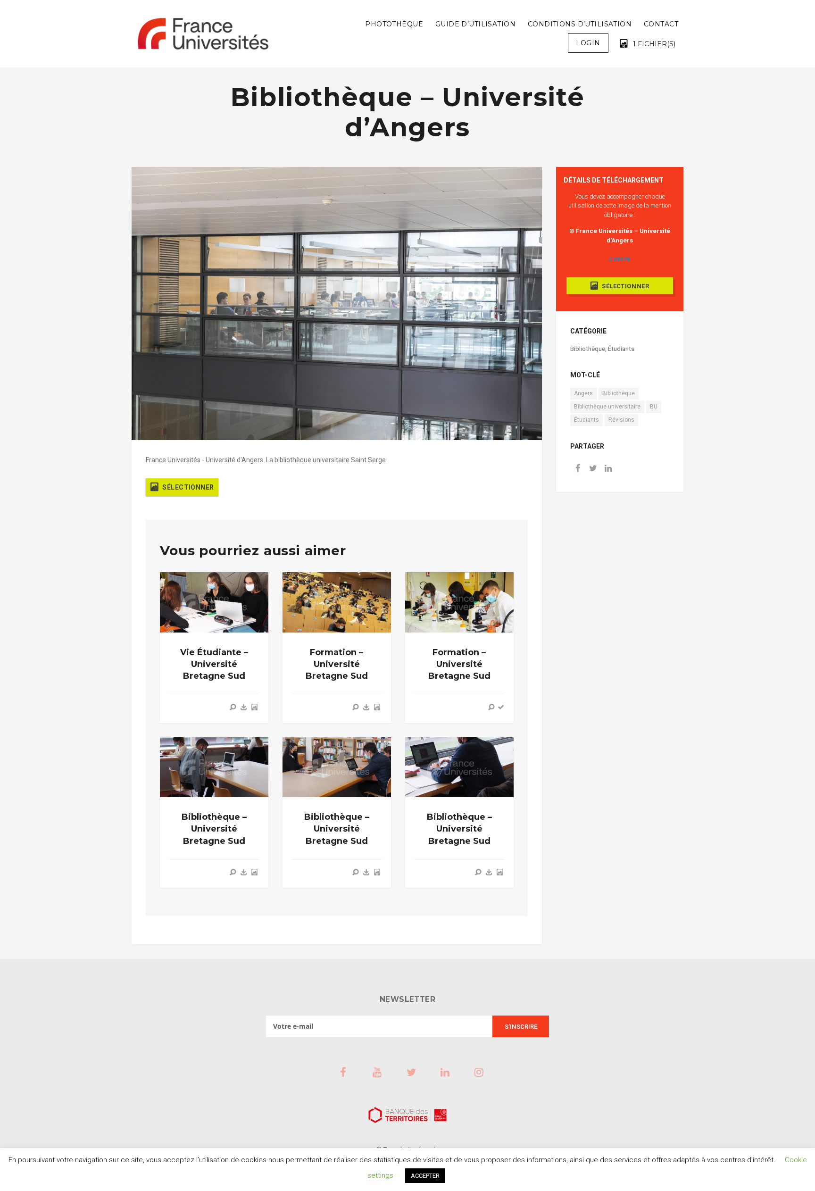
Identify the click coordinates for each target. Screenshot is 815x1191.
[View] (233, 707)
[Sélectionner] (254, 707)
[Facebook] (577, 469)
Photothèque (394, 24)
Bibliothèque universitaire (607, 406)
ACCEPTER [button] (425, 1175)
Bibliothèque (587, 348)
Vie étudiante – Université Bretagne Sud (214, 664)
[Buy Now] (244, 707)
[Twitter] (592, 469)
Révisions (621, 419)
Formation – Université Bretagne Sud (337, 664)
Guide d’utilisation (475, 24)
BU (653, 406)
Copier (619, 259)
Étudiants (621, 348)
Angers (583, 393)
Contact (661, 24)
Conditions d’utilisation (580, 24)
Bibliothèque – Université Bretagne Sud (214, 829)
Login (588, 43)
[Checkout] (501, 707)
